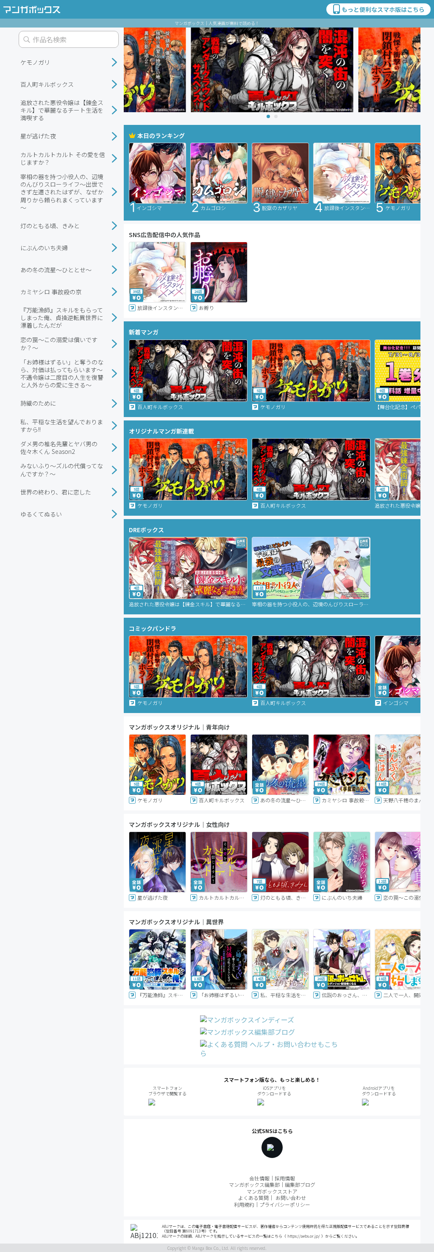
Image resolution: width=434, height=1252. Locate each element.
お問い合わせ (290, 1197)
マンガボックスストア (272, 1191)
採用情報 (285, 1178)
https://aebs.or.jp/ (303, 1236)
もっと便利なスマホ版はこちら (383, 9)
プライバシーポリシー (284, 1204)
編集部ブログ (300, 1184)
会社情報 (259, 1178)
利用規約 (244, 1204)
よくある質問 (253, 1197)
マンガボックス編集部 (254, 1184)
